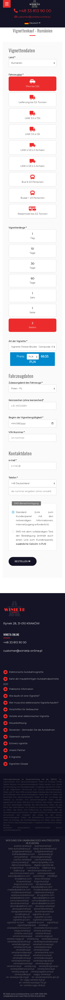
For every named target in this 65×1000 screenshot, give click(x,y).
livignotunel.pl (41, 881)
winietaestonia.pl (43, 947)
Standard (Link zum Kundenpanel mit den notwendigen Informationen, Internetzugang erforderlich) (34, 518)
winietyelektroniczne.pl (22, 969)
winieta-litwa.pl (43, 933)
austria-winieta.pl (22, 846)
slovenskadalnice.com (43, 903)
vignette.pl (52, 922)
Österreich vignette (19, 736)
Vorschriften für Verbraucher (24, 709)
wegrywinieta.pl (22, 930)
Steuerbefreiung (17, 723)
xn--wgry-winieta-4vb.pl (32, 979)
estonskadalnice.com (19, 876)
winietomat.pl (14, 966)
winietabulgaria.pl (21, 944)
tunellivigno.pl (22, 914)
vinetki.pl (43, 925)
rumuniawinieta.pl (19, 900)
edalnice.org (48, 867)
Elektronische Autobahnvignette (26, 672)
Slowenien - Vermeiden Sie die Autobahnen (32, 729)
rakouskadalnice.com (44, 897)
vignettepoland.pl (26, 925)
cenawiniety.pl (45, 854)
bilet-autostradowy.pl (19, 848)
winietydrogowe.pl (48, 966)
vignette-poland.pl (42, 919)
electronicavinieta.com (40, 870)
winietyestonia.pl (46, 969)
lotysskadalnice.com (41, 887)
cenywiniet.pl (21, 857)
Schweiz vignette (18, 743)
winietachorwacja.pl (43, 944)
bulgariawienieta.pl (22, 851)
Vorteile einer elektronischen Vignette (29, 716)
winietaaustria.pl (50, 938)
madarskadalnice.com (19, 889)
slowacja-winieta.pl (45, 906)
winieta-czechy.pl (23, 933)
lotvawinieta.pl (43, 884)
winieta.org (33, 938)
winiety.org (30, 966)
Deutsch (34, 23)
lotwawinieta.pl (20, 887)
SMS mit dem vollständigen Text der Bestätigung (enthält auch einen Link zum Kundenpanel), (34, 537)
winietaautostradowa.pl (46, 941)
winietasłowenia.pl (22, 963)
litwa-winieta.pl (42, 878)
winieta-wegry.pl (43, 936)
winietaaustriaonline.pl (19, 941)
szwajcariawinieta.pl (21, 911)
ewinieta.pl (38, 876)
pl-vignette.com (45, 895)
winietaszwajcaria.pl (43, 960)
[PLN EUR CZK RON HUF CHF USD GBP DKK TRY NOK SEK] (33, 357)
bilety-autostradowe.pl (45, 848)
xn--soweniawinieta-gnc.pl (45, 977)
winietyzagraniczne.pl (42, 971)
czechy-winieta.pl (22, 859)
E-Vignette (15, 757)
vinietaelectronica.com (19, 928)
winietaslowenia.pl (20, 960)
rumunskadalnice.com (43, 900)
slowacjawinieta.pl (21, 908)
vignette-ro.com (15, 922)
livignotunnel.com (23, 884)
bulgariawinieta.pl (44, 851)
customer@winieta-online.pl (33, 16)
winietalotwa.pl (41, 949)
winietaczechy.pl (22, 947)
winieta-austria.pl (42, 930)
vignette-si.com (35, 922)
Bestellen (21, 561)
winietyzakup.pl (23, 974)
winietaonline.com (44, 952)
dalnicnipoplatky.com (43, 862)
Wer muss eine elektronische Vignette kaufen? (34, 702)
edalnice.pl (19, 870)
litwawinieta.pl (23, 881)
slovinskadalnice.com (21, 906)
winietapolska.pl (21, 955)
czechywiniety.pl (20, 862)
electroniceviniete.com (22, 873)
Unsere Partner (17, 750)
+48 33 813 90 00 (34, 10)
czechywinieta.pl (43, 859)
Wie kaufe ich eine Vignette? (24, 695)
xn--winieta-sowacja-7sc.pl (32, 982)
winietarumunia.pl (42, 955)
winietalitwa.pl (23, 949)
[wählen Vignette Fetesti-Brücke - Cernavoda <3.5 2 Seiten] (32, 347)
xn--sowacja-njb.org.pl (17, 977)
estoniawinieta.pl (46, 873)
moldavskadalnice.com (46, 889)
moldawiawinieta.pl (21, 892)
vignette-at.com (41, 914)
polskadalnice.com (20, 897)
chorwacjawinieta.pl (41, 857)
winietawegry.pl (43, 963)
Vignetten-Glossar (18, 763)
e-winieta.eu (32, 867)
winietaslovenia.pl (22, 958)
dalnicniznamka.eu (21, 865)
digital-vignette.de (44, 865)
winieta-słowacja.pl (22, 936)
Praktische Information (21, 689)
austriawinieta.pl (42, 846)
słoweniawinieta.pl (44, 911)
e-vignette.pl (16, 867)
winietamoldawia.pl (21, 952)
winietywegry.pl (20, 971)
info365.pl (52, 876)
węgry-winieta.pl (42, 974)
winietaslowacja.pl (43, 958)
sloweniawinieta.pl (43, 908)
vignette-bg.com (22, 917)
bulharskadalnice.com (23, 854)
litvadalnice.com (23, 878)
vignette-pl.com (21, 919)
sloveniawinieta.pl (19, 903)
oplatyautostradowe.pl (22, 895)
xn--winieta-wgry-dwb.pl (32, 985)
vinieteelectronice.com (46, 928)
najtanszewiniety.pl (44, 892)
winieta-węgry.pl (15, 938)
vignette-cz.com (43, 917)
